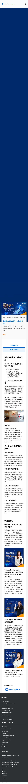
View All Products (5, 746)
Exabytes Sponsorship (6, 757)
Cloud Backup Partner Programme (9, 766)
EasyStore (3, 771)
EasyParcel (4, 773)
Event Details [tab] (14, 349)
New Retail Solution (6, 737)
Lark (2, 744)
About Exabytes (5, 701)
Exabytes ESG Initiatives (6, 717)
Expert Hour (8, 317)
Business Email (4, 731)
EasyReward (4, 775)
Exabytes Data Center (6, 712)
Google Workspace (5, 740)
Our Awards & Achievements (8, 703)
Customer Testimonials (6, 719)
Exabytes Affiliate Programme (8, 760)
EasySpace (3, 777)
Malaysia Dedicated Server (7, 735)
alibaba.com (13, 317)
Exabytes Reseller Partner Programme (10, 762)
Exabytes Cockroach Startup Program (10, 755)
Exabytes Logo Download (7, 708)
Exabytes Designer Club (6, 769)
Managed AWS (4, 742)
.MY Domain (4, 726)
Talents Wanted (5, 706)
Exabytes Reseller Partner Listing (9, 764)
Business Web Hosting (6, 728)
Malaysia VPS (4, 733)
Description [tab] (14, 345)
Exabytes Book (4, 714)
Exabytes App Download (7, 710)
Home (4, 317)
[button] (25, 4)
